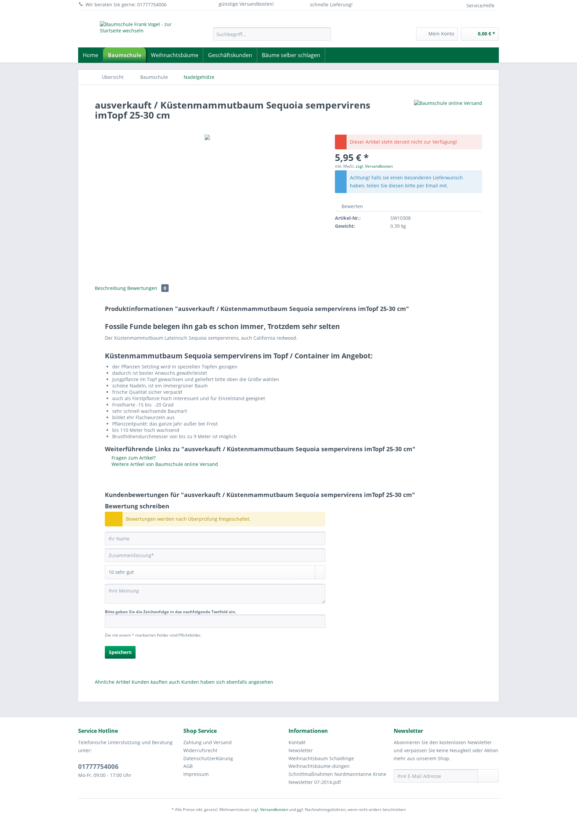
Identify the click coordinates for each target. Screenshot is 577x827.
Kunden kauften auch (156, 682)
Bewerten (351, 206)
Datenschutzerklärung (208, 758)
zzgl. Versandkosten (374, 166)
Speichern (120, 652)
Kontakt (297, 742)
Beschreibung (110, 288)
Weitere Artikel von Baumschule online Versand (164, 464)
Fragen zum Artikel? (133, 458)
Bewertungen (146, 288)
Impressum (196, 774)
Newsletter (300, 750)
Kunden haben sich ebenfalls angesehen (227, 682)
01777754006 (98, 766)
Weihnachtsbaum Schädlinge (321, 758)
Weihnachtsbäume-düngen (319, 766)
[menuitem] (272, 37)
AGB (188, 766)
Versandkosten (274, 809)
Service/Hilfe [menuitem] (480, 5)
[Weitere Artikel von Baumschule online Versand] (448, 111)
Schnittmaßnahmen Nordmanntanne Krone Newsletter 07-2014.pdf (337, 778)
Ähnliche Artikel (112, 682)
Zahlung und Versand (207, 742)
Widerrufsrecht (200, 750)
